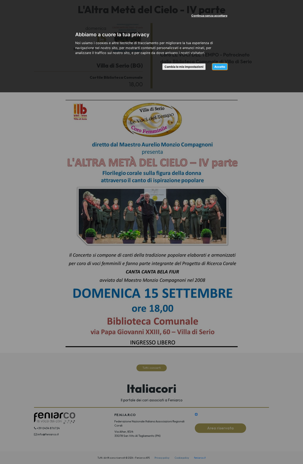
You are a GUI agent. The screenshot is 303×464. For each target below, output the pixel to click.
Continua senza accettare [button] (209, 15)
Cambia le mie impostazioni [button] (183, 66)
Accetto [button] (219, 66)
